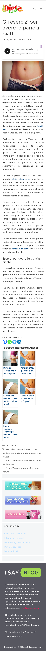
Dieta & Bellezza (12, 547)
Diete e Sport (12, 445)
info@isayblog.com (30, 608)
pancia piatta (28, 453)
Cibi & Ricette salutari (15, 533)
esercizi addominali (15, 449)
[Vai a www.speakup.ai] (41, 46)
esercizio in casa (20, 248)
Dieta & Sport (11, 551)
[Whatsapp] (9, 342)
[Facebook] (5, 342)
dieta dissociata (21, 179)
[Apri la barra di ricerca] (34, 9)
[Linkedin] (19, 342)
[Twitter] (14, 342)
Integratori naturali (14, 538)
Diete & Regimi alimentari (17, 542)
